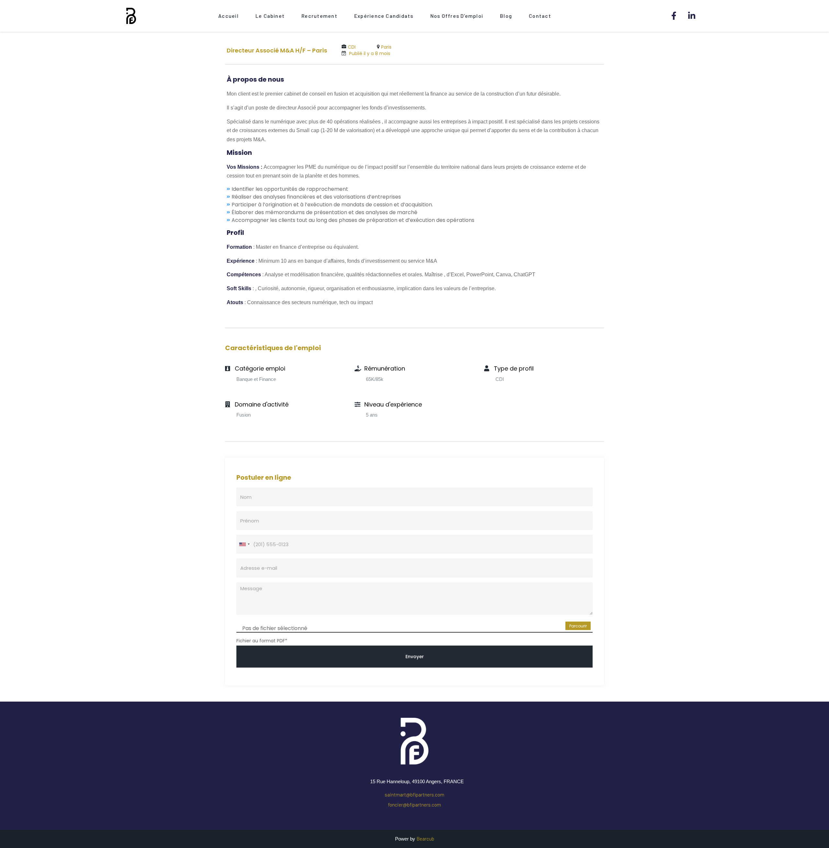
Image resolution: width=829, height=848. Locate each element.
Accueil (228, 16)
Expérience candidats (384, 16)
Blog (506, 16)
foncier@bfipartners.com (414, 805)
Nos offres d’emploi (456, 16)
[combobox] (244, 544)
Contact (540, 16)
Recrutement (319, 16)
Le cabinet (270, 16)
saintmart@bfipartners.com (414, 794)
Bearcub (425, 839)
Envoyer (414, 656)
